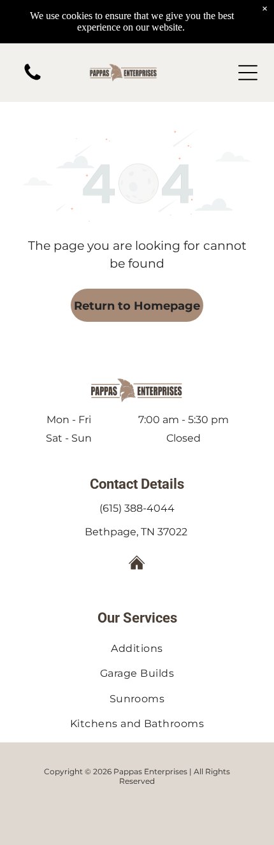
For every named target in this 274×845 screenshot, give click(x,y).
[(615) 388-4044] (32, 79)
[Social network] (137, 564)
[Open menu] (247, 72)
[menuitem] (137, 648)
